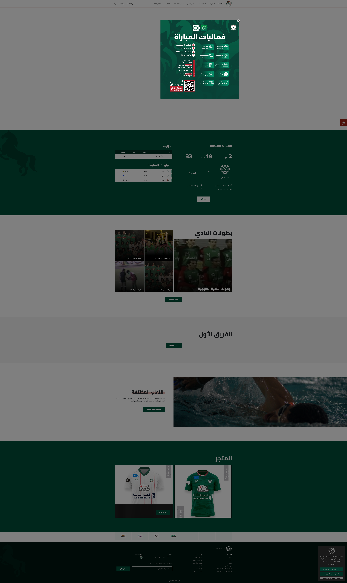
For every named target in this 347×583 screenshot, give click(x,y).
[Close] (238, 20)
